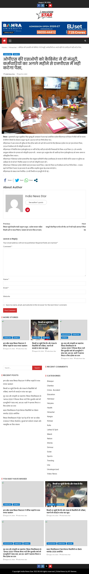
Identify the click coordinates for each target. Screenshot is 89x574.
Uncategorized (53, 469)
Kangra (50, 416)
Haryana (50, 403)
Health (49, 408)
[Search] (85, 41)
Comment (7, 246)
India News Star (10, 74)
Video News (52, 474)
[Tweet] (19, 180)
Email (6, 288)
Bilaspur (50, 381)
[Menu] (10, 41)
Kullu (49, 425)
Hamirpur (50, 399)
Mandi (49, 434)
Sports (49, 456)
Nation (49, 438)
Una (48, 465)
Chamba (50, 386)
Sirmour (50, 447)
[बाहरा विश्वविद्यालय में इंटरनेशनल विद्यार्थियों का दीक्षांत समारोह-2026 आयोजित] (66, 533)
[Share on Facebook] (7, 180)
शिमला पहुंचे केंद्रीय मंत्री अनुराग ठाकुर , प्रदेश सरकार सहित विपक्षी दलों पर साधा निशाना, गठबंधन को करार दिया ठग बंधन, (22, 227)
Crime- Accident (53, 390)
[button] (10, 41)
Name (6, 279)
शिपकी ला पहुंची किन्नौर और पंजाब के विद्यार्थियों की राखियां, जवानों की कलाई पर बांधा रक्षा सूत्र (44, 345)
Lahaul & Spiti (52, 430)
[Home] (4, 40)
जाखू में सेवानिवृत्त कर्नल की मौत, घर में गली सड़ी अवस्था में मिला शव (66, 227)
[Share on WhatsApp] (28, 180)
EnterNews (60, 571)
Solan (49, 452)
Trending (50, 461)
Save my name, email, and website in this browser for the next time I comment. (36, 305)
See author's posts (36, 202)
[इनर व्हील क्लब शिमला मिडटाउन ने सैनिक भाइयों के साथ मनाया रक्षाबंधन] (15, 330)
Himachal (7, 54)
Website (6, 296)
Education (66, 334)
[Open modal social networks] (36, 180)
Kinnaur (46, 337)
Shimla (16, 54)
